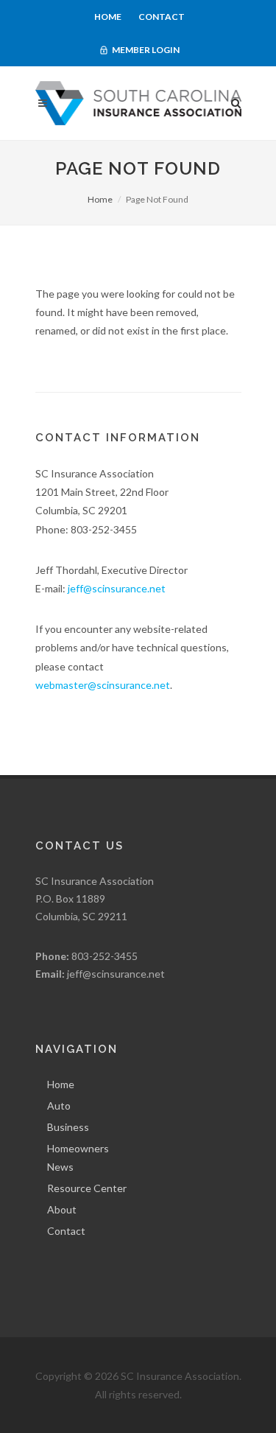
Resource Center (87, 1188)
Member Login (145, 49)
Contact (161, 16)
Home (107, 16)
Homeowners (78, 1148)
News (60, 1166)
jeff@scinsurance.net (117, 588)
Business (68, 1127)
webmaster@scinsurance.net (102, 685)
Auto (59, 1105)
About (62, 1209)
